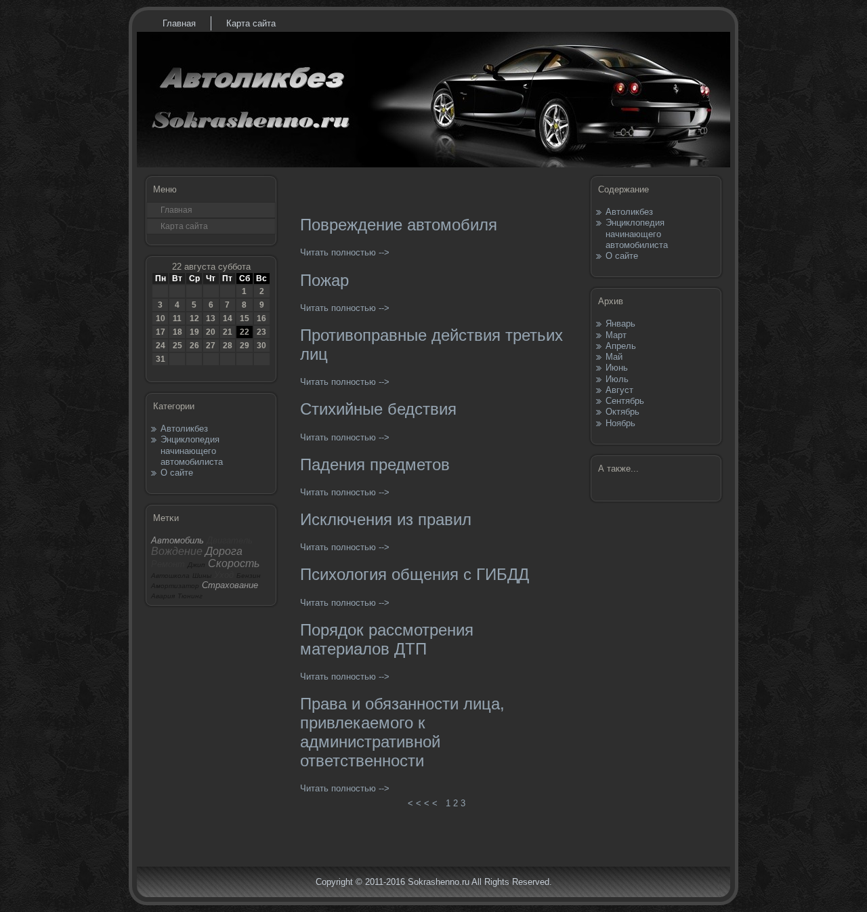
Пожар (324, 280)
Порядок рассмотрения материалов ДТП (386, 639)
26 (194, 345)
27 (210, 345)
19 (194, 332)
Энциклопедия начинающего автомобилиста (192, 450)
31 (160, 359)
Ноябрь (620, 423)
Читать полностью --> (344, 252)
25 (177, 345)
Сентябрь (625, 401)
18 (177, 332)
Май (614, 357)
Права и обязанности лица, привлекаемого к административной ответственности (402, 732)
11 (177, 318)
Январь (620, 323)
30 (261, 345)
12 (194, 318)
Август (619, 390)
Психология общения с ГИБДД (414, 574)
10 (160, 318)
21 (227, 332)
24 (160, 345)
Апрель (621, 346)
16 (261, 318)
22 (244, 332)
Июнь (617, 367)
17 (160, 332)
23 (261, 332)
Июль (617, 379)
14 (227, 318)
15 (244, 318)
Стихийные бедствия (378, 409)
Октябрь (622, 412)
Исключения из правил (385, 519)
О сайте (177, 473)
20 (210, 332)
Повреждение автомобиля (398, 224)
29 (244, 345)
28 (227, 345)
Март (616, 335)
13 (210, 318)
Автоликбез (184, 428)
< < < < (422, 803)
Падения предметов (375, 464)
